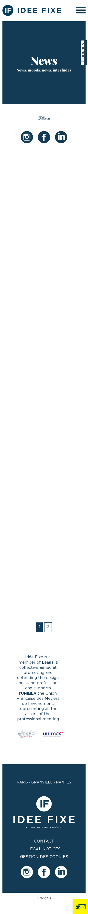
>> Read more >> (27, 289)
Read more (27, 631)
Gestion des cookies (44, 857)
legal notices (44, 849)
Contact (44, 841)
